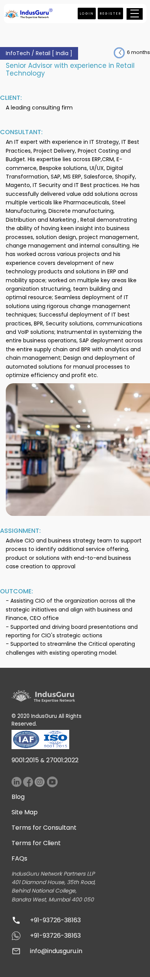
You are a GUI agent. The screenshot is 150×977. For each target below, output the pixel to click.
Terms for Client (36, 843)
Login (87, 13)
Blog (18, 796)
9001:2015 (25, 760)
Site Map (25, 812)
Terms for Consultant (44, 827)
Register (111, 13)
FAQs (19, 858)
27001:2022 (62, 760)
